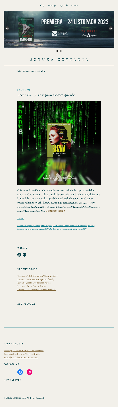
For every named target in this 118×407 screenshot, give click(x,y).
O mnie (74, 5)
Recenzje (20, 218)
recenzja (27, 228)
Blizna (37, 225)
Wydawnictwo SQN (79, 228)
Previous (7, 28)
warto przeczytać (63, 228)
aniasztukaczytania (25, 225)
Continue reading (55, 211)
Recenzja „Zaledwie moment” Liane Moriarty (37, 275)
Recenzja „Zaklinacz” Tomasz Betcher (34, 282)
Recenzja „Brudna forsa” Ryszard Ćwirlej (35, 279)
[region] (59, 29)
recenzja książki (37, 228)
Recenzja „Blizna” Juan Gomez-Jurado (46, 95)
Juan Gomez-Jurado (61, 225)
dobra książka (46, 225)
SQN (47, 228)
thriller (53, 228)
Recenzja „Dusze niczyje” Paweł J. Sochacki (36, 289)
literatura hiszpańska (78, 225)
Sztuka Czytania (60, 59)
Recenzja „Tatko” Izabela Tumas (31, 286)
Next (110, 28)
